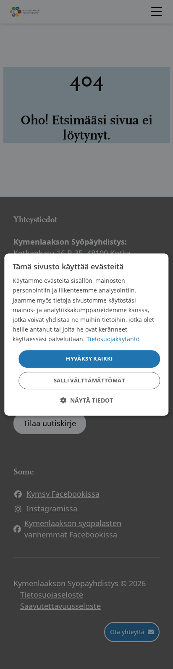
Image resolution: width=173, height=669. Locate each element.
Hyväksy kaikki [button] (89, 358)
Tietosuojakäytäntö (112, 339)
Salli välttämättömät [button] (89, 380)
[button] (86, 400)
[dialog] (86, 334)
